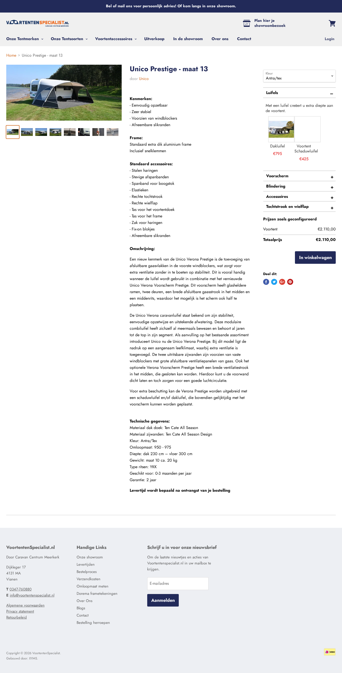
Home (11, 55)
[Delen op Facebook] (266, 282)
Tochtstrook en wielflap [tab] (287, 206)
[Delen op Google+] (282, 282)
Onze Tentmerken (23, 39)
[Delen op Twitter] (274, 282)
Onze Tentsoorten (67, 39)
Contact (244, 39)
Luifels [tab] (272, 93)
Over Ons (84, 601)
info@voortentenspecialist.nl (32, 595)
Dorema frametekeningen (97, 593)
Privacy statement (20, 611)
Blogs (81, 608)
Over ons (220, 39)
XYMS (33, 658)
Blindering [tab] (275, 186)
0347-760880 (21, 589)
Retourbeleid (16, 617)
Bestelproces (87, 571)
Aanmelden (163, 600)
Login (329, 39)
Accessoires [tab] (277, 196)
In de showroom (188, 39)
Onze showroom (90, 557)
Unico (144, 78)
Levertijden (86, 564)
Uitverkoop (154, 39)
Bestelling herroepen (93, 622)
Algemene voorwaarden (25, 605)
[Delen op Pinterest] (290, 282)
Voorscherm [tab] (277, 176)
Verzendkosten (88, 579)
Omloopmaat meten (92, 586)
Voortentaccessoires (114, 39)
